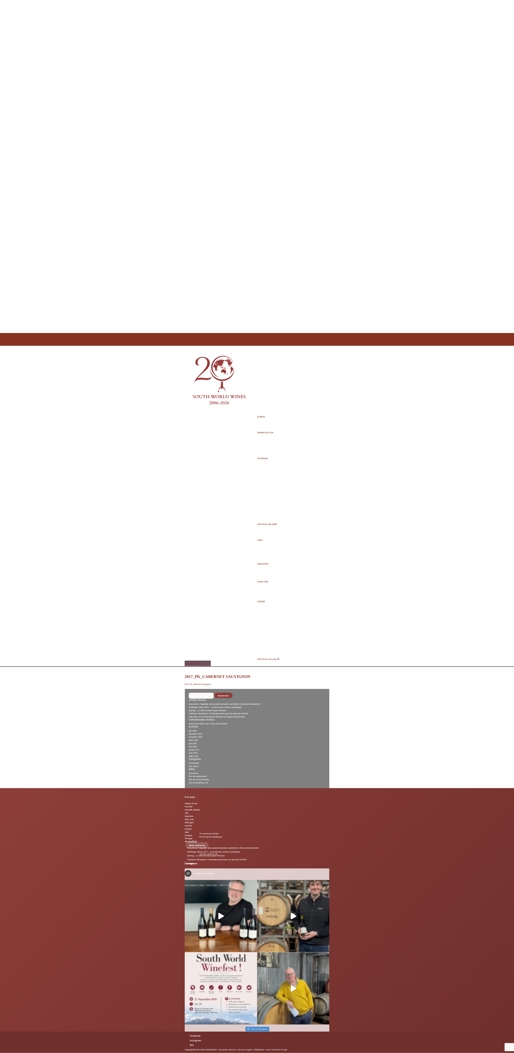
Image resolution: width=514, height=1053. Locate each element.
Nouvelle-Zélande (267, 524)
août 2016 (193, 753)
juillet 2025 (193, 740)
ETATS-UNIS (262, 582)
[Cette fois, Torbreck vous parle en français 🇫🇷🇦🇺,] (293, 916)
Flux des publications (198, 776)
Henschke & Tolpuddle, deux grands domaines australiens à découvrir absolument (224, 704)
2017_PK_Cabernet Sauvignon (198, 684)
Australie (262, 459)
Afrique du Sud (265, 433)
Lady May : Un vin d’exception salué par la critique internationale (217, 716)
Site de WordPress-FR (198, 782)
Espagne (188, 835)
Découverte (194, 763)
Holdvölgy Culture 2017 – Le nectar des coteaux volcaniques (215, 707)
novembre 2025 (195, 737)
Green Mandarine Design (276, 1049)
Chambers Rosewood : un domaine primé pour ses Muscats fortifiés (218, 713)
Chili (260, 540)
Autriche (188, 825)
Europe (261, 602)
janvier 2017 (194, 749)
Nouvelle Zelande (192, 809)
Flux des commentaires (199, 779)
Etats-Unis (189, 819)
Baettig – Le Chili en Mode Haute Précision (207, 710)
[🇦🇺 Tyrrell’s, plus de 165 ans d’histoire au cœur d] (293, 988)
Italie (187, 832)
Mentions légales (245, 1049)
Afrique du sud (191, 803)
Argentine (262, 564)
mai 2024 (193, 746)
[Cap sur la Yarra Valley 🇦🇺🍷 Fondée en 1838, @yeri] (221, 916)
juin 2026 (193, 730)
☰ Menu (261, 417)
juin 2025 (193, 743)
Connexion (193, 773)
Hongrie (188, 829)
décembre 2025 (195, 734)
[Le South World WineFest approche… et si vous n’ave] (221, 988)
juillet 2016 (193, 756)
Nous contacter (197, 845)
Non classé (193, 766)
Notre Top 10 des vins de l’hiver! (213, 723)
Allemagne (189, 822)
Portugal (188, 838)
